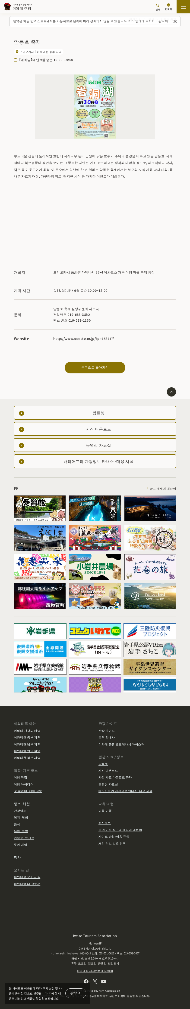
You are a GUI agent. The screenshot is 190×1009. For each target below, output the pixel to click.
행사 (17, 857)
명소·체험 (22, 803)
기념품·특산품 (24, 838)
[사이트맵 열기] (183, 6)
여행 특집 (20, 777)
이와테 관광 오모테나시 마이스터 (121, 744)
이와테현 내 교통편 (27, 884)
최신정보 (104, 823)
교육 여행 (105, 810)
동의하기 (75, 993)
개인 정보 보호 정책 (112, 843)
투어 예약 (20, 844)
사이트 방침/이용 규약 (113, 836)
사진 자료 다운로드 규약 (115, 777)
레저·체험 (21, 817)
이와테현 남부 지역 (27, 744)
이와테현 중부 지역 (27, 737)
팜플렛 (103, 764)
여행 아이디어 (23, 784)
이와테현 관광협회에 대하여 (95, 971)
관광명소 (20, 810)
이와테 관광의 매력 (27, 730)
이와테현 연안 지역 (27, 751)
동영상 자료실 (108, 784)
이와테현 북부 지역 (27, 757)
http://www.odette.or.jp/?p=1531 (81, 338)
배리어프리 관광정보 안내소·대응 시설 (125, 791)
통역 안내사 (106, 737)
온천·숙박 (21, 831)
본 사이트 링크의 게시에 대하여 (120, 830)
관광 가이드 (106, 730)
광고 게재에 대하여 (163, 488)
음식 (17, 824)
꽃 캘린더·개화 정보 (28, 791)
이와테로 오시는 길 (27, 877)
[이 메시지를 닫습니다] (175, 21)
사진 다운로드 (108, 770)
